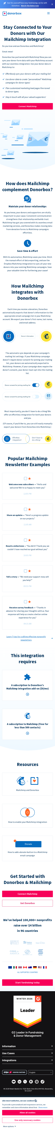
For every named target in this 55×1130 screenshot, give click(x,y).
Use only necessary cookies (27, 1120)
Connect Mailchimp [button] (27, 893)
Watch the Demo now (30, 5)
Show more (42, 1107)
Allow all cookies (27, 1112)
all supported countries (27, 972)
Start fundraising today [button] (27, 982)
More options (8, 1126)
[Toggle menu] (48, 13)
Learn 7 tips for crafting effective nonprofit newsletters (26, 638)
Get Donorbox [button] (27, 903)
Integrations (9, 1060)
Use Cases (8, 1053)
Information (9, 1046)
